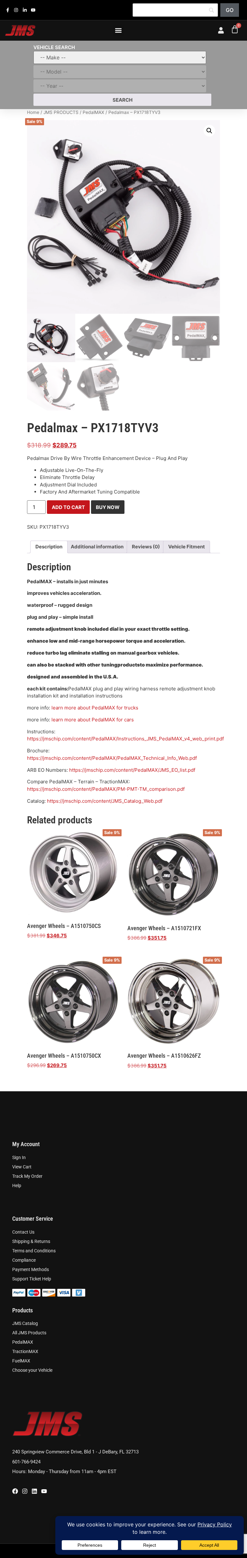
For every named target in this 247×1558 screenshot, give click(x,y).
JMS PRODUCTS (60, 112)
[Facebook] (15, 1491)
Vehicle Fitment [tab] (186, 547)
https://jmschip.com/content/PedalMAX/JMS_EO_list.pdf (132, 770)
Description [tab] (48, 547)
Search (123, 100)
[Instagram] (25, 1491)
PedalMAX (93, 112)
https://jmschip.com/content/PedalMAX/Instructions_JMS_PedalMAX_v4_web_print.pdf (125, 739)
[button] (118, 30)
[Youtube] (44, 1491)
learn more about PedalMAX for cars (92, 720)
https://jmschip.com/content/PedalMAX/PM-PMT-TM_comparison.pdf (106, 789)
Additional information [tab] (97, 547)
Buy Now (108, 507)
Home (33, 112)
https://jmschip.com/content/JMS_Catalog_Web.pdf (104, 801)
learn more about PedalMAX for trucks (94, 708)
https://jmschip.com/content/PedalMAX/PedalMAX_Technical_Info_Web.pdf (112, 758)
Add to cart (68, 507)
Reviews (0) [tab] (146, 547)
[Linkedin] (34, 1491)
